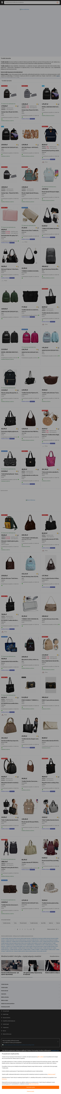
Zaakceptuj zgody (30, 1087)
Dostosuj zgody (51, 1074)
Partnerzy (4, 1079)
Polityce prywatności (34, 1083)
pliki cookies (40, 1056)
